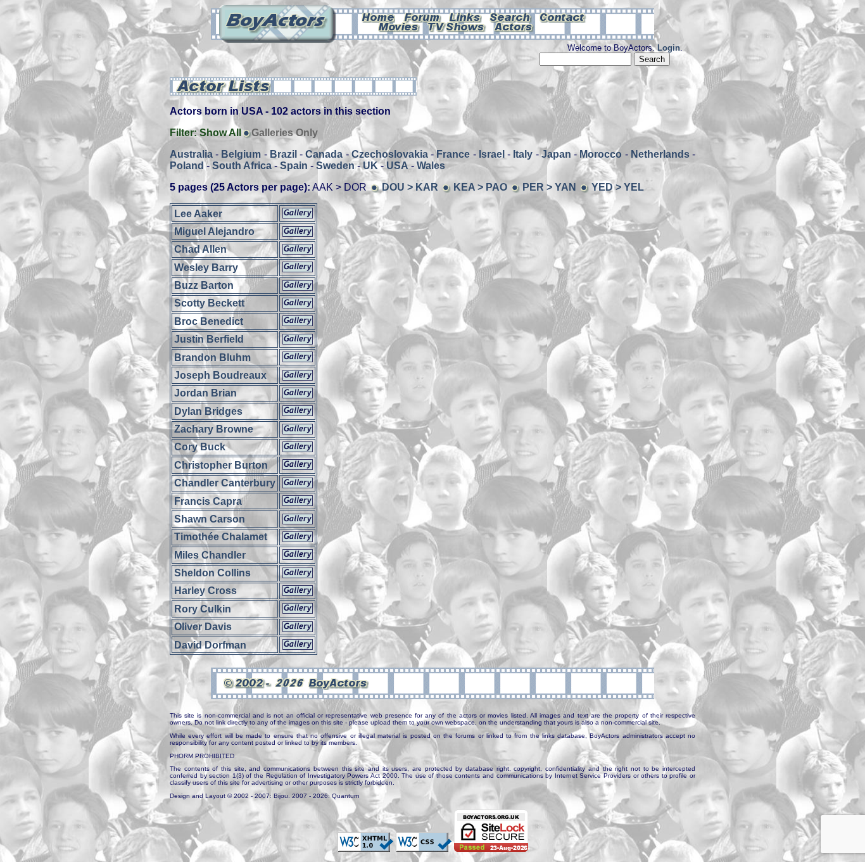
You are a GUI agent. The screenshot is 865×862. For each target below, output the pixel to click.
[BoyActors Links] (465, 16)
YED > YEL (617, 187)
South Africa (242, 165)
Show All (220, 132)
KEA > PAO (480, 187)
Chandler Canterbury (224, 483)
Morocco (600, 154)
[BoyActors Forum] (422, 16)
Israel (492, 154)
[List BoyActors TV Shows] (457, 26)
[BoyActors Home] (378, 16)
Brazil (283, 154)
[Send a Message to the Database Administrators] (563, 16)
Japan (556, 154)
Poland (187, 165)
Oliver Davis (203, 626)
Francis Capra (208, 500)
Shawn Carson (209, 519)
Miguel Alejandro (214, 231)
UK (370, 165)
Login (668, 48)
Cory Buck (199, 446)
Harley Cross (205, 590)
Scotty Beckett (209, 303)
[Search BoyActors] (510, 16)
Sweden (335, 165)
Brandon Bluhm (212, 357)
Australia (191, 154)
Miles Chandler (210, 554)
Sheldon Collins (212, 572)
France (453, 154)
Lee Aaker (198, 213)
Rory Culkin (202, 608)
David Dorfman (210, 644)
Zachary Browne (213, 429)
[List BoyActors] (513, 26)
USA (397, 165)
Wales (431, 165)
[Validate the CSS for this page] (423, 845)
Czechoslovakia (389, 154)
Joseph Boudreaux (220, 375)
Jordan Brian (205, 393)
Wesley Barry (206, 267)
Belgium (241, 154)
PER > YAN (549, 187)
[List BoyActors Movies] (399, 26)
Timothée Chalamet (220, 536)
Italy (523, 154)
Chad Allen (200, 249)
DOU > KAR (410, 187)
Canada (324, 154)
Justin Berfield (209, 339)
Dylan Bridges (208, 410)
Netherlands (660, 154)
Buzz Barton (204, 285)
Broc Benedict (208, 320)
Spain (294, 165)
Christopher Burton (221, 464)
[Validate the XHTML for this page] (365, 845)
